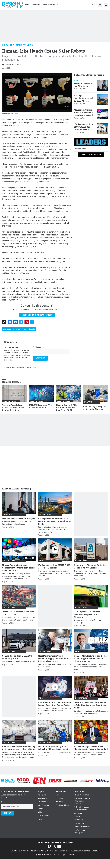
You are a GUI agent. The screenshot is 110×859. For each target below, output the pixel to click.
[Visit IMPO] (55, 781)
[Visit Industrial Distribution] (70, 781)
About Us (14, 851)
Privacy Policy (45, 851)
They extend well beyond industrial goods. (18, 662)
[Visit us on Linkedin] (59, 846)
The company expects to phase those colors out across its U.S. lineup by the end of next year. (90, 573)
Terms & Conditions (60, 851)
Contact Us (25, 851)
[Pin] (26, 322)
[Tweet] (21, 322)
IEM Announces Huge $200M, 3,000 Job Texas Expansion (83, 127)
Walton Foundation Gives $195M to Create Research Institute (13, 407)
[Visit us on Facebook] (49, 846)
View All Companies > (90, 155)
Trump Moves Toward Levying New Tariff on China (18, 613)
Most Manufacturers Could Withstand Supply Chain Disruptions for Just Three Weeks (54, 658)
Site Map (95, 851)
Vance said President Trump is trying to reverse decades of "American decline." (89, 753)
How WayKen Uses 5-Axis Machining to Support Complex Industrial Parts (18, 747)
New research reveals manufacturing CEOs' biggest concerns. (55, 665)
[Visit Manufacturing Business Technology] (102, 781)
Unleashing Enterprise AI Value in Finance (94, 407)
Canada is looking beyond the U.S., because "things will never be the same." (91, 712)
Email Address (39, 347)
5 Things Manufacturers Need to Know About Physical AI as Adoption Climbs (83, 98)
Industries (8, 45)
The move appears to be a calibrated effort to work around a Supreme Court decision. (18, 619)
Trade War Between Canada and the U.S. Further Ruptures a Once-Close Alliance (90, 705)
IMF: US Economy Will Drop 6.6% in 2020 (40, 406)
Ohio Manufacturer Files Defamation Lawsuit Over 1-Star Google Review (54, 703)
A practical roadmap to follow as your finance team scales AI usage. (16, 523)
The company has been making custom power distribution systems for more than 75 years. (54, 573)
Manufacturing (24, 45)
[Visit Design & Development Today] (8, 781)
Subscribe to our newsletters (36, 315)
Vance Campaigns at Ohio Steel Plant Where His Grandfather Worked (91, 747)
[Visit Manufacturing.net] (86, 781)
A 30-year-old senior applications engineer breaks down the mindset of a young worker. (90, 666)
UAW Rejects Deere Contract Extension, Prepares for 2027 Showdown (87, 614)
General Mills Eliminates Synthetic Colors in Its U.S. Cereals (89, 566)
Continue (40, 358)
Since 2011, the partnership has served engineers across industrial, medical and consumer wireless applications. (17, 576)
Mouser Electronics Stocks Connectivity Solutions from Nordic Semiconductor (84, 113)
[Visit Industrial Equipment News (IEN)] (39, 781)
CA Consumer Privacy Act (80, 851)
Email (3, 802)
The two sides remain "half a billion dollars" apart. (87, 621)
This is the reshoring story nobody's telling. (55, 752)
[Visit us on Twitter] (54, 846)
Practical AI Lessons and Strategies (83, 84)
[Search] (100, 5)
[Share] (10, 322)
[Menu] (106, 5)
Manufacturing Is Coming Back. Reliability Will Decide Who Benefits (54, 747)
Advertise (34, 851)
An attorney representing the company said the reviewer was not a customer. (54, 709)
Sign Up (7, 813)
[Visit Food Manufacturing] (23, 781)
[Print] (4, 322)
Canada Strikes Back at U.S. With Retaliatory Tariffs (17, 657)
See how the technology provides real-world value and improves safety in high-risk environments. (54, 529)
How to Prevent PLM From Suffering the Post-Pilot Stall (66, 407)
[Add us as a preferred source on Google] (32, 322)
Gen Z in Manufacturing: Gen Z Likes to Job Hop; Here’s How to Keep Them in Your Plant (90, 658)
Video (41, 561)
